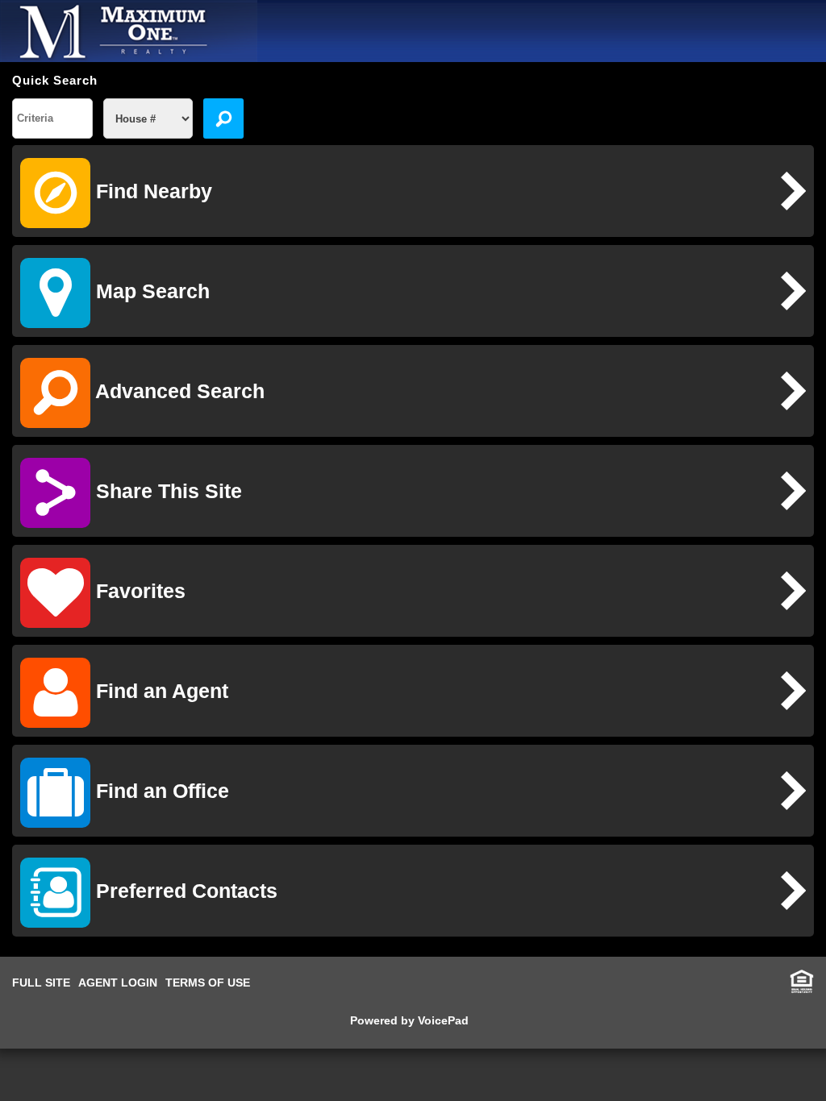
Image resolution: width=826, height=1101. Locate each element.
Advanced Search (177, 391)
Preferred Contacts (183, 890)
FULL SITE (41, 982)
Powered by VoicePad (409, 1020)
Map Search (150, 291)
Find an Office (159, 790)
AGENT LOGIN (117, 982)
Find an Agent (159, 690)
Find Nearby (151, 191)
